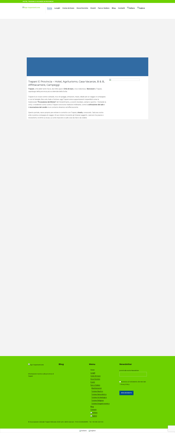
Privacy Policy (125, 384)
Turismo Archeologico (99, 397)
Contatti (121, 8)
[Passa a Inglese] (141, 8)
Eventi (93, 8)
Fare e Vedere (103, 8)
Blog (114, 8)
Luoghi (57, 8)
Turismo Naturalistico (99, 394)
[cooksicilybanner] (124, 80)
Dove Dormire (82, 8)
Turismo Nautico (97, 391)
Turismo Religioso (97, 400)
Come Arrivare (68, 8)
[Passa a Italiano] (83, 430)
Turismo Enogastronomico (100, 404)
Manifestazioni (96, 388)
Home (49, 8)
